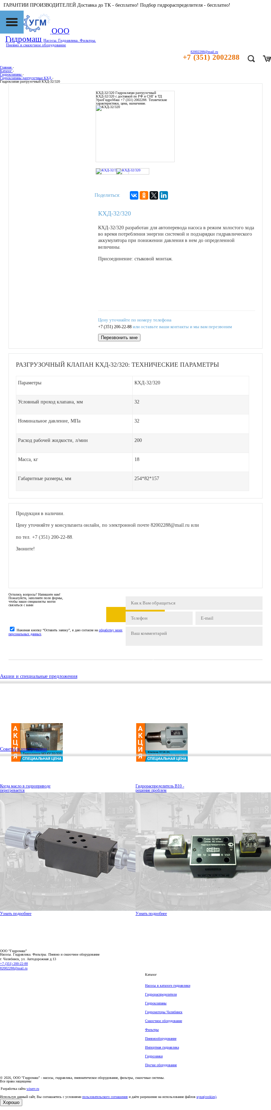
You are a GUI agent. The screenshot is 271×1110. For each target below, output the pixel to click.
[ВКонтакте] (134, 195)
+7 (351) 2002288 (211, 57)
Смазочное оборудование (163, 1021)
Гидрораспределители (161, 994)
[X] (154, 195)
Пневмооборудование (160, 1038)
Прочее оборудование (161, 1065)
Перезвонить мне (119, 337)
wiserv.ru (32, 1089)
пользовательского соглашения (105, 1097)
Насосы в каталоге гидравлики (167, 985)
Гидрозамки (154, 1056)
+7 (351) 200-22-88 (115, 327)
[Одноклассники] (144, 195)
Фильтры (152, 1030)
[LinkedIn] (163, 195)
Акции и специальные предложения (38, 676)
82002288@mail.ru (14, 968)
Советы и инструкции (23, 749)
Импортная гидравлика (162, 1047)
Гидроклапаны (156, 1003)
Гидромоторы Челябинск (163, 1012)
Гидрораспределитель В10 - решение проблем (160, 788)
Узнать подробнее (15, 913)
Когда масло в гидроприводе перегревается (25, 788)
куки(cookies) (206, 1097)
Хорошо (11, 1102)
